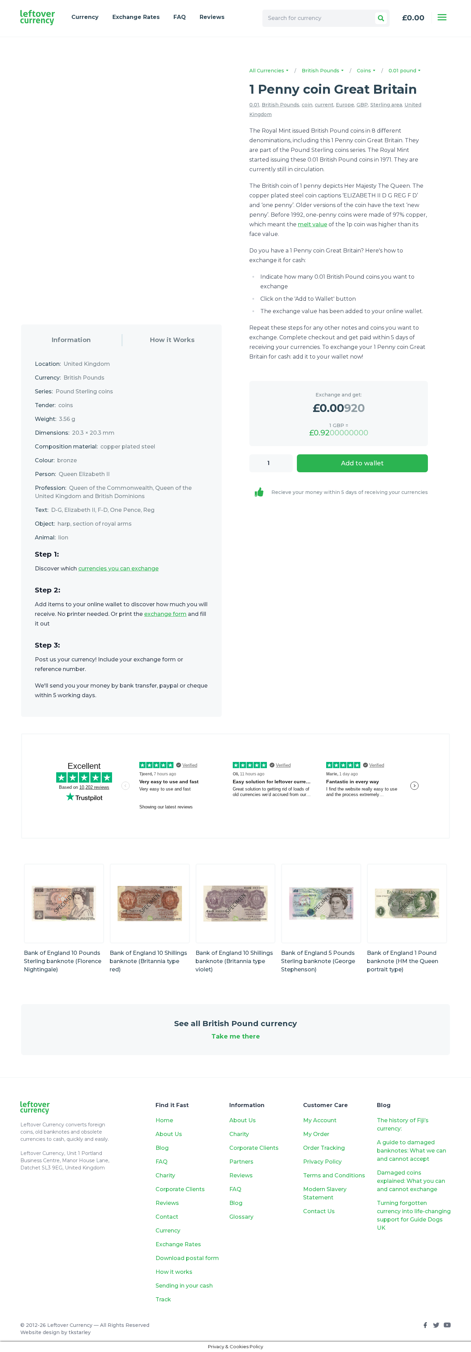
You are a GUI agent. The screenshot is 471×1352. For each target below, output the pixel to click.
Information (71, 340)
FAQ (179, 17)
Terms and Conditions (334, 1175)
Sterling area (386, 105)
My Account (320, 1120)
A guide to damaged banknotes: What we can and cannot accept (411, 1150)
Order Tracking (324, 1148)
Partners (241, 1161)
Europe (345, 105)
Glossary (241, 1217)
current (324, 105)
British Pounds (321, 71)
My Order (316, 1134)
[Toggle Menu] (442, 17)
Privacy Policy (322, 1161)
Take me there (235, 1036)
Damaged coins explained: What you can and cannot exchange (411, 1181)
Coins (364, 71)
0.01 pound (403, 71)
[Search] (381, 18)
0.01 (254, 105)
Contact (167, 1217)
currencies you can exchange (118, 568)
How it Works (172, 340)
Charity (165, 1175)
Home (164, 1120)
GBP (362, 105)
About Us (169, 1134)
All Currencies (267, 71)
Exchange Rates (136, 17)
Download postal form (187, 1258)
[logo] (37, 17)
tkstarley (80, 1332)
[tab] (71, 340)
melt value (312, 224)
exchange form (165, 614)
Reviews (212, 17)
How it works (174, 1272)
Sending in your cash (184, 1285)
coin (307, 105)
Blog (162, 1148)
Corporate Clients (180, 1189)
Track (163, 1299)
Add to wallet (362, 463)
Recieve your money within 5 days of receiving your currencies (349, 492)
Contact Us (319, 1211)
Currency (85, 17)
